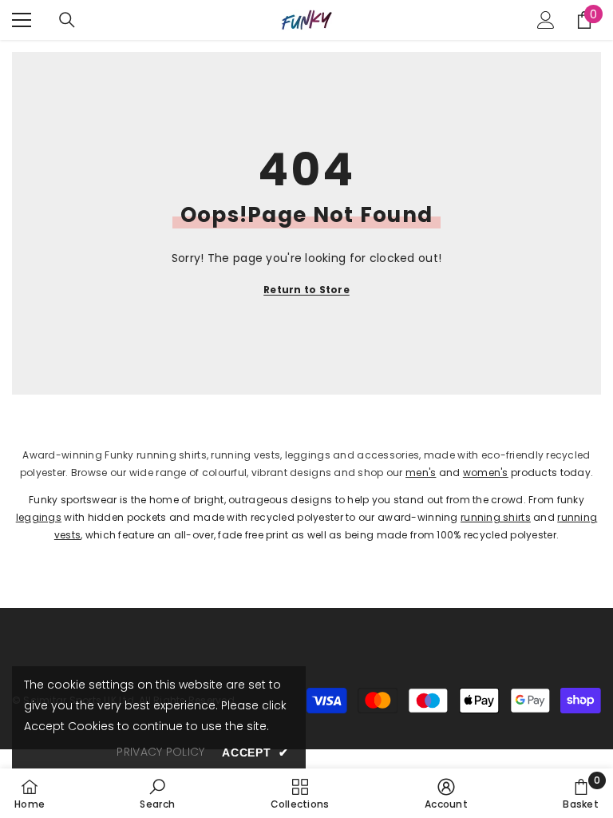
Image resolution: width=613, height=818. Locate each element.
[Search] (67, 20)
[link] (157, 793)
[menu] (21, 20)
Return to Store (306, 289)
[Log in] (546, 20)
